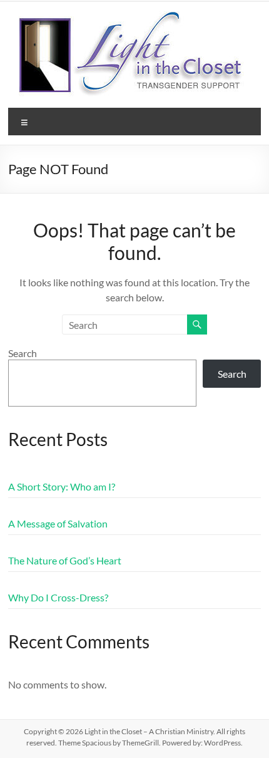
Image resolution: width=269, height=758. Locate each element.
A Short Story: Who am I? (61, 486)
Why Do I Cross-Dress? (58, 597)
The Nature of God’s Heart (64, 560)
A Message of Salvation (58, 523)
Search (22, 353)
